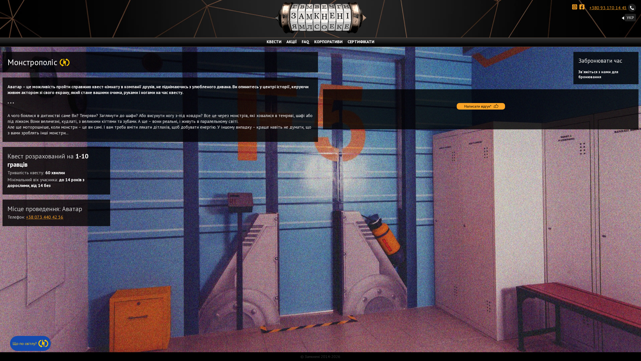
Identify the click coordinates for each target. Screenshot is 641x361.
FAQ (305, 41)
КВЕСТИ (274, 41)
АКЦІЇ (291, 41)
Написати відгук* (477, 106)
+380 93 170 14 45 (608, 8)
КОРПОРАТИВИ (328, 41)
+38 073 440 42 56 (44, 217)
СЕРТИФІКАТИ (361, 41)
